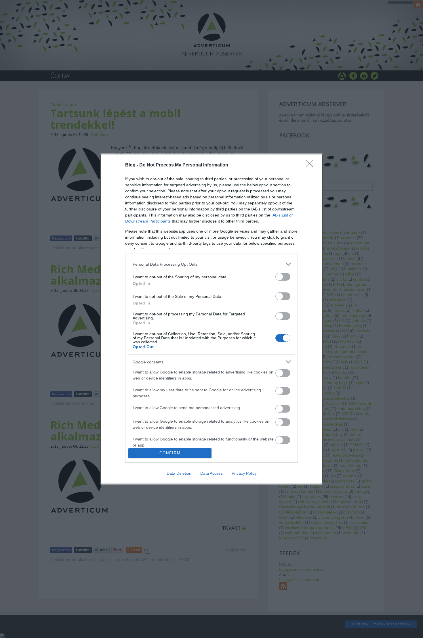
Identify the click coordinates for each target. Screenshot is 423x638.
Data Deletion (179, 473)
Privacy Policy (244, 473)
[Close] (311, 165)
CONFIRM (170, 453)
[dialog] (211, 319)
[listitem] (211, 264)
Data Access (211, 473)
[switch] (282, 277)
